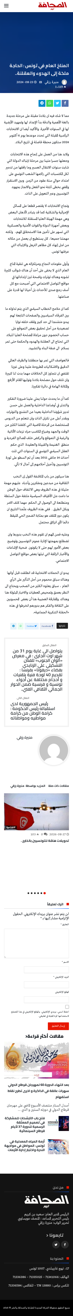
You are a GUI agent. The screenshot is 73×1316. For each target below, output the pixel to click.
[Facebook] (65, 1245)
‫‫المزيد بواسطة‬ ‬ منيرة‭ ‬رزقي (27, 786)
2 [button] (41, 893)
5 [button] (31, 893)
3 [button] (38, 893)
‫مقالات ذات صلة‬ (58, 786)
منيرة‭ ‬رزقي (52, 82)
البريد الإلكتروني (61, 977)
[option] (36, 818)
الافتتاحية (10, 827)
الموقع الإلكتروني (62, 992)
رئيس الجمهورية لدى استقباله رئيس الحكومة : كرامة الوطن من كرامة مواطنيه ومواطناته (33, 708)
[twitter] (57, 104)
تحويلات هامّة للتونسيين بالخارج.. (45, 841)
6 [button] (28, 893)
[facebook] (65, 104)
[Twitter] (56, 1245)
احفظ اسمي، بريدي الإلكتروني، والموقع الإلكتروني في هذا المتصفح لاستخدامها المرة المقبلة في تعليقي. (40, 1014)
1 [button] (44, 893)
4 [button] (35, 893)
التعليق (65, 924)
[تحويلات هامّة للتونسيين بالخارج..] (36, 811)
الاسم (65, 962)
